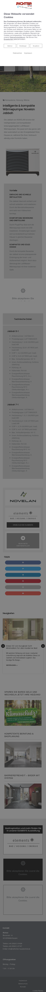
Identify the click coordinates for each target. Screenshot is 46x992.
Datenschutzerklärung (17, 37)
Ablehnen (9, 46)
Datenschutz (17, 53)
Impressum (28, 53)
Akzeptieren (36, 46)
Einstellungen (23, 46)
